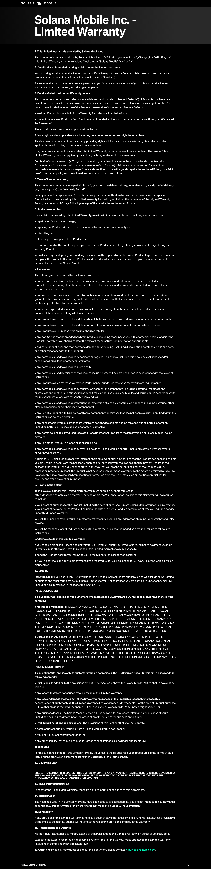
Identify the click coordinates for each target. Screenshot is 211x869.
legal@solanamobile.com (140, 849)
